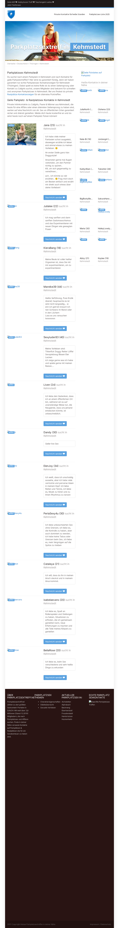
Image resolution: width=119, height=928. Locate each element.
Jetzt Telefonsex (14, 5)
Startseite (11, 64)
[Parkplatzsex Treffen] (11, 14)
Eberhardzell (67, 710)
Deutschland (22, 64)
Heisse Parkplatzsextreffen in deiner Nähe (37, 924)
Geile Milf (11, 2)
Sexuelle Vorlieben (48, 708)
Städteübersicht (47, 705)
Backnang (66, 708)
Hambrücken (67, 716)
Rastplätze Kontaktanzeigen (20, 94)
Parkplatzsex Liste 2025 (99, 14)
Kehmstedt (50, 128)
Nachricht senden (54, 197)
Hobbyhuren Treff (25, 2)
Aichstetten (66, 702)
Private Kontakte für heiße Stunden (69, 14)
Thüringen (33, 64)
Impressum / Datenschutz (100, 924)
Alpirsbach (66, 705)
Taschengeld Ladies (43, 2)
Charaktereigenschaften (50, 702)
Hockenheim (67, 719)
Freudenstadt (67, 713)
